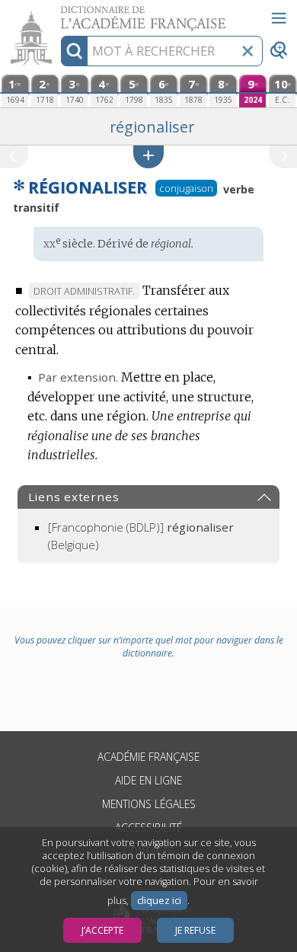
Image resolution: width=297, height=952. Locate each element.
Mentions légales (149, 804)
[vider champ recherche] (247, 51)
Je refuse (195, 930)
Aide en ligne (148, 780)
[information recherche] (74, 51)
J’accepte (102, 930)
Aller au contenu (58, 13)
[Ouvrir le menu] (278, 18)
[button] (148, 156)
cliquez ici (159, 900)
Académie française (148, 756)
